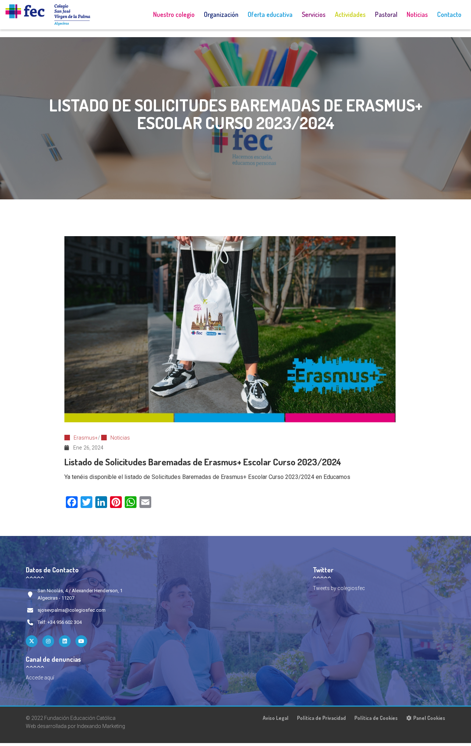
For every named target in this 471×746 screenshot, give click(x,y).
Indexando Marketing (101, 726)
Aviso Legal (275, 718)
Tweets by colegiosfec (339, 588)
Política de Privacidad (321, 718)
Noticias (120, 438)
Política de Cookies (376, 718)
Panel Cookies (429, 718)
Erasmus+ (86, 438)
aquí (49, 678)
